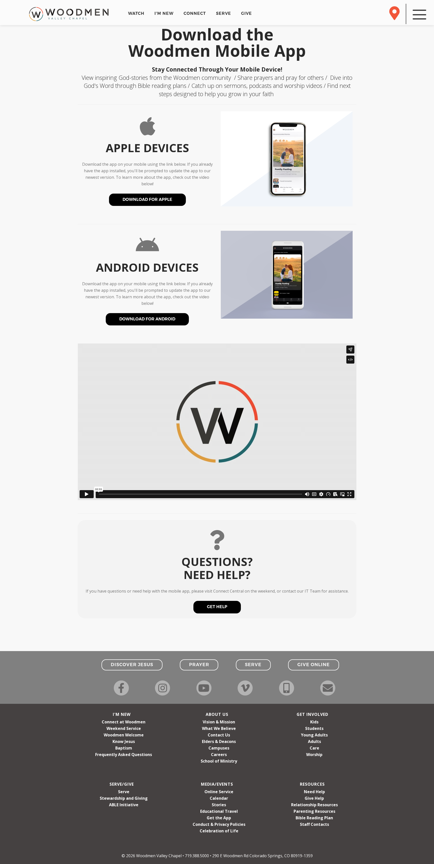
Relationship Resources (314, 805)
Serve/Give (122, 784)
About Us (217, 714)
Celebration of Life (219, 831)
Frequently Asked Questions (123, 754)
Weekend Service (123, 728)
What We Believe (219, 728)
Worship (314, 754)
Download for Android (147, 319)
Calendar (219, 798)
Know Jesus (124, 741)
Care (314, 748)
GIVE (246, 13)
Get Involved (312, 714)
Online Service (218, 791)
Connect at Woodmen (123, 722)
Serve (123, 791)
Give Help (314, 798)
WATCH (136, 13)
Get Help (217, 606)
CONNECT (195, 13)
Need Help (314, 791)
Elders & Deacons (219, 741)
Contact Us (219, 735)
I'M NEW (164, 13)
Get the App (219, 818)
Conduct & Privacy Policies (219, 824)
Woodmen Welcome (124, 735)
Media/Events (217, 784)
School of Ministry (219, 761)
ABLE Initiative (123, 805)
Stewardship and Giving (124, 798)
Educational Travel (219, 811)
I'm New (122, 714)
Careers (219, 754)
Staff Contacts (314, 824)
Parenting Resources (314, 811)
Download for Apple (147, 199)
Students (314, 728)
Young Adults (314, 735)
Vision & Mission (219, 722)
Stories (219, 805)
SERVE (223, 13)
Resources (312, 784)
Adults (314, 741)
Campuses (218, 748)
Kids (314, 722)
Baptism (123, 748)
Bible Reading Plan (314, 818)
